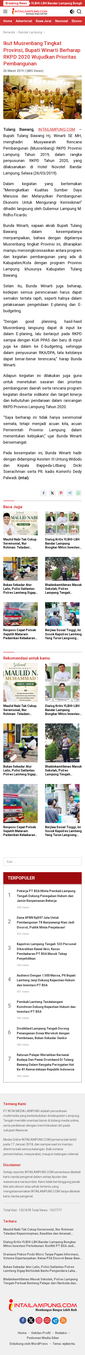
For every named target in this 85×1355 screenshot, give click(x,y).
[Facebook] (22, 1320)
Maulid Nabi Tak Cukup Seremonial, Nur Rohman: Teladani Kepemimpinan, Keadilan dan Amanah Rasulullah (21, 543)
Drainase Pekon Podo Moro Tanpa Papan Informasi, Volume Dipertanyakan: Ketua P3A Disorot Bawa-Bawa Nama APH (42, 1256)
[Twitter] (30, 1320)
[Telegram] (55, 1320)
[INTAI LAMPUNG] (29, 11)
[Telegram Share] (69, 493)
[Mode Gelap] (72, 11)
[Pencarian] (79, 11)
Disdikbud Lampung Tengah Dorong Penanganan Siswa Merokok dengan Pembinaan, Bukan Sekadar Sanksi (43, 1033)
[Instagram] (39, 1320)
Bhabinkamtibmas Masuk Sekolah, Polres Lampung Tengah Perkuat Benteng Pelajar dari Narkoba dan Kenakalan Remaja (63, 589)
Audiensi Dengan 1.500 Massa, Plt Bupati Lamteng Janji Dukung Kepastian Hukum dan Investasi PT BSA (46, 980)
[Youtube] (47, 1320)
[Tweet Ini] (52, 493)
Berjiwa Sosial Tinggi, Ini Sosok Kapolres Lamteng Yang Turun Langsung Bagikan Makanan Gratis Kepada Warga (63, 634)
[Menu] (6, 11)
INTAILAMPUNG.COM (56, 129)
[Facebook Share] (43, 493)
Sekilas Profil (41, 1333)
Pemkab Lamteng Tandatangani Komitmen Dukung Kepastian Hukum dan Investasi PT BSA (46, 1006)
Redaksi (61, 1333)
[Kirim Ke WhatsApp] (78, 493)
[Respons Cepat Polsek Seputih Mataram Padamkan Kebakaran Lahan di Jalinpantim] (21, 615)
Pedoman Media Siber (43, 1338)
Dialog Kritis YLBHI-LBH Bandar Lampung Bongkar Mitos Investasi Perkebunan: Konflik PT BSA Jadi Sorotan (62, 543)
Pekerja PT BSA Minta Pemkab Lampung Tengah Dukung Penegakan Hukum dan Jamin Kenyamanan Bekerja (46, 895)
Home (22, 1333)
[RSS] (63, 1320)
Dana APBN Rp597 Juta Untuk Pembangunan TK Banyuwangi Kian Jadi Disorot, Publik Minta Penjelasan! (45, 922)
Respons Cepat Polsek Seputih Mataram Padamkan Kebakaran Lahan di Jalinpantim (19, 634)
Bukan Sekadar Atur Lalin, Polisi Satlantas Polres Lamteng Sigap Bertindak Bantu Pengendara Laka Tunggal (19, 589)
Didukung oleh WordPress (29, 1343)
